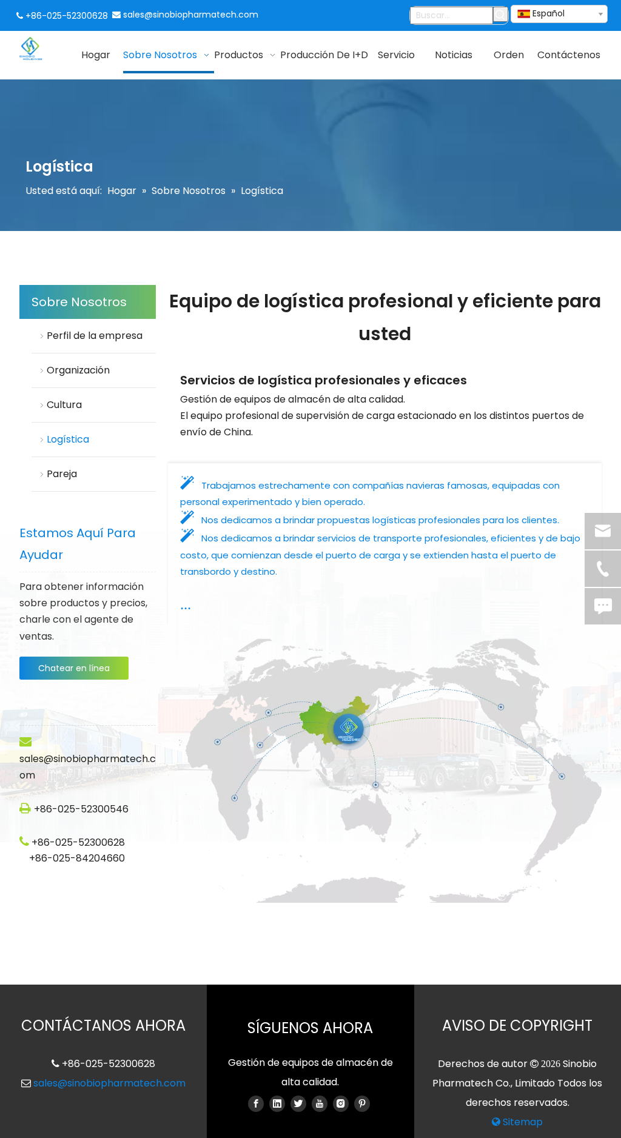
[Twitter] (298, 1103)
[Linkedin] (277, 1103)
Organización (78, 370)
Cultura (64, 405)
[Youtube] (319, 1103)
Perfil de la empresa (95, 336)
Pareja (62, 474)
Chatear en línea (74, 668)
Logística (69, 439)
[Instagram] (341, 1103)
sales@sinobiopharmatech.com (190, 14)
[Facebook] (256, 1103)
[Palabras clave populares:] (500, 14)
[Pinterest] (362, 1103)
